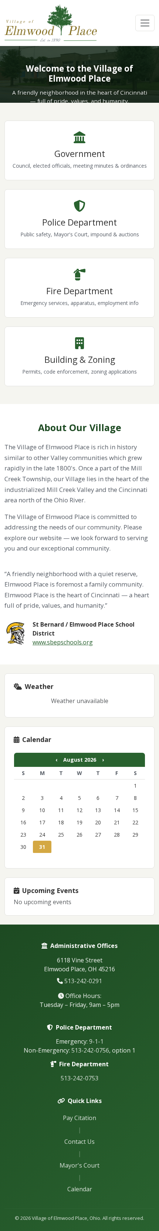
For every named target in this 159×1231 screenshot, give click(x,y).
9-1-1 (96, 1041)
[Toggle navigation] (145, 23)
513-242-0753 (79, 1078)
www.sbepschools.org (63, 642)
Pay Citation (79, 1118)
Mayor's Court (79, 1165)
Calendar (79, 1189)
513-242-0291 (83, 981)
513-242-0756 (90, 1050)
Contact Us (79, 1142)
